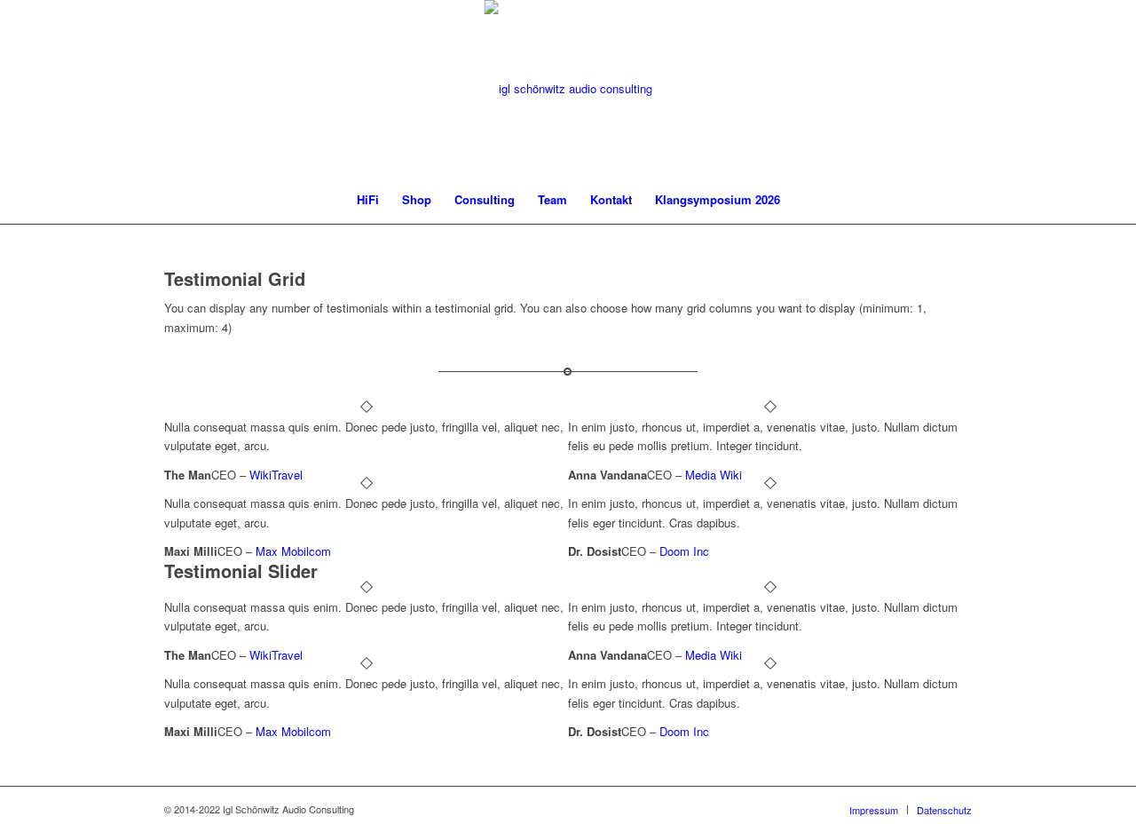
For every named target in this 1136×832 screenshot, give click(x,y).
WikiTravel (276, 474)
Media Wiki (713, 474)
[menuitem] (367, 200)
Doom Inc (684, 551)
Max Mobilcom (293, 551)
